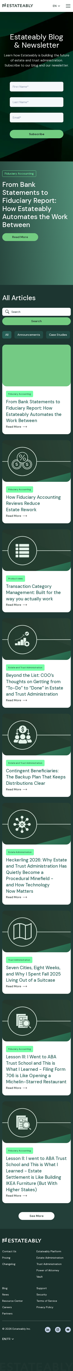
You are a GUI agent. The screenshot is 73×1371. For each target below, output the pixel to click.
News (5, 1294)
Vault (39, 1276)
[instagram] (58, 1329)
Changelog (8, 1264)
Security (41, 1294)
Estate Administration (49, 1257)
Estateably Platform (48, 1251)
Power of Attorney (47, 1270)
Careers (7, 1307)
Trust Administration (49, 1264)
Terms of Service (46, 1301)
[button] (56, 6)
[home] (17, 6)
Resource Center (12, 1301)
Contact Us (9, 1251)
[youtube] (68, 1329)
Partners (7, 1313)
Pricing (6, 1257)
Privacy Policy (44, 1307)
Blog (4, 1288)
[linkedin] (48, 1329)
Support (41, 1288)
